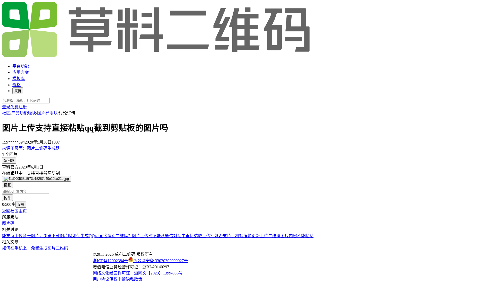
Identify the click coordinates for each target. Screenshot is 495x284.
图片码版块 (47, 113)
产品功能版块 (23, 113)
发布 (21, 205)
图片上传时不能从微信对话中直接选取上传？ (173, 236)
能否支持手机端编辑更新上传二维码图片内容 (255, 236)
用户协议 (101, 279)
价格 (16, 85)
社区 (6, 113)
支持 (17, 91)
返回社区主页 (14, 211)
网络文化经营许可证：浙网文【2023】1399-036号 (138, 273)
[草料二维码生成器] (156, 56)
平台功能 (20, 66)
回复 (7, 185)
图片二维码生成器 (31, 148)
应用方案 (20, 72)
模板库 (18, 78)
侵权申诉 (117, 279)
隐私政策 (134, 279)
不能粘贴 (305, 236)
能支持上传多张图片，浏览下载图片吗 (37, 236)
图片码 (8, 223)
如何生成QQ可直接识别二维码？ (102, 236)
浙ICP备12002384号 (110, 261)
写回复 (9, 161)
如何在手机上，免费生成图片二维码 (35, 248)
